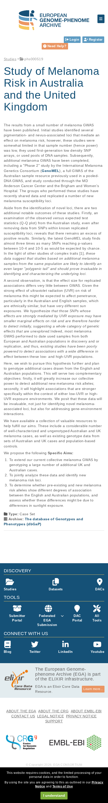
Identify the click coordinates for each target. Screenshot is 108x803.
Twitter (34, 652)
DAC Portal (77, 618)
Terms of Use (62, 786)
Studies (10, 59)
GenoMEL (50, 171)
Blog (8, 652)
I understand (54, 795)
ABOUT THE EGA (21, 711)
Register (95, 39)
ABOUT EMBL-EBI (86, 711)
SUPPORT (54, 721)
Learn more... (93, 689)
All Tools (96, 618)
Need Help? (56, 46)
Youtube (97, 652)
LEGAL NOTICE (50, 716)
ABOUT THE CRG (53, 711)
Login (74, 39)
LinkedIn (65, 652)
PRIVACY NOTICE (81, 716)
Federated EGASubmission (47, 620)
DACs (99, 589)
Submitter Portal (17, 618)
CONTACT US (23, 716)
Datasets (56, 589)
